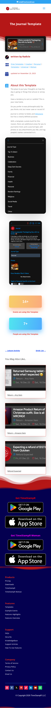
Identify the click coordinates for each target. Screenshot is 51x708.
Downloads (9, 584)
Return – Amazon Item (16, 433)
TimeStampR (10, 588)
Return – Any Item (14, 395)
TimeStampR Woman (13, 592)
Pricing (8, 581)
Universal (24, 67)
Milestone (39, 114)
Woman (33, 67)
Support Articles (11, 644)
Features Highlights (13, 614)
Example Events (11, 611)
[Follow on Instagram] (7, 688)
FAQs (7, 633)
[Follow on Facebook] (12, 688)
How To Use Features (13, 648)
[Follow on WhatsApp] (40, 688)
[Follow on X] (16, 688)
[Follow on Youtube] (35, 688)
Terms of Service (11, 663)
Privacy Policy (10, 667)
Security (8, 637)
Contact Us (9, 670)
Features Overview (12, 618)
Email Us (8, 674)
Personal (37, 64)
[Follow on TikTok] (26, 688)
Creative (28, 64)
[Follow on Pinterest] (21, 688)
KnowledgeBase (11, 640)
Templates (15, 67)
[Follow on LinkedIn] (31, 688)
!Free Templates (17, 64)
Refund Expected (14, 471)
